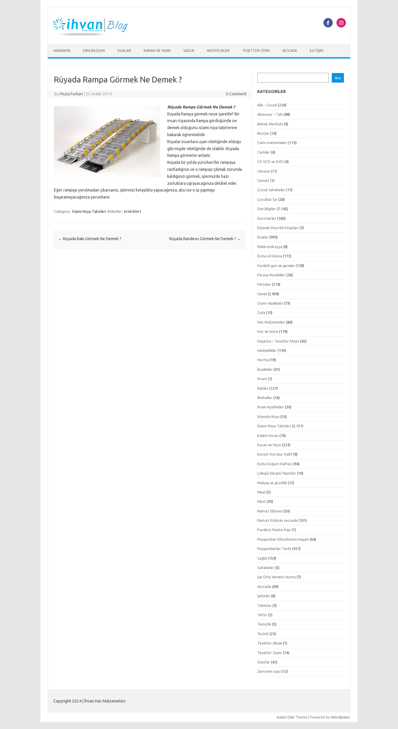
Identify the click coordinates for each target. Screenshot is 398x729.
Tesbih (263, 634)
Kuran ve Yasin (157, 50)
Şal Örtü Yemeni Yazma (276, 577)
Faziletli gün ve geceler (276, 266)
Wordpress (340, 717)
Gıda (261, 312)
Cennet (263, 180)
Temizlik (264, 624)
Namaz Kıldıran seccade (277, 520)
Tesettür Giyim (256, 50)
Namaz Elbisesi (270, 511)
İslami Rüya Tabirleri (89, 211)
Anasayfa (62, 50)
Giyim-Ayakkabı (270, 303)
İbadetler (265, 369)
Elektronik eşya (269, 247)
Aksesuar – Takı (270, 114)
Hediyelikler (218, 50)
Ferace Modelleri (271, 275)
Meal (261, 492)
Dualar (124, 50)
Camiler (263, 152)
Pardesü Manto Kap (274, 530)
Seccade (289, 50)
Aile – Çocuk (267, 105)
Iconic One (285, 717)
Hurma (263, 360)
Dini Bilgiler (94, 50)
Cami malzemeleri (272, 142)
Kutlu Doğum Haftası (274, 464)
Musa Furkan (71, 94)
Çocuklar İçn (267, 199)
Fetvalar (264, 284)
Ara (338, 78)
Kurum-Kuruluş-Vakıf (274, 454)
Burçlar (263, 133)
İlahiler (262, 388)
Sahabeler (265, 567)
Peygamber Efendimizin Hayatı (283, 539)
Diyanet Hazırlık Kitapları (278, 228)
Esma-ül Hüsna (269, 256)
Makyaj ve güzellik (272, 483)
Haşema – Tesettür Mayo (278, 341)
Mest (261, 501)
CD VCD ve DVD (270, 161)
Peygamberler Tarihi (274, 549)
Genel (262, 294)
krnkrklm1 (132, 211)
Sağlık (188, 50)
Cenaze (263, 171)
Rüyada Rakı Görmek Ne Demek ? (89, 238)
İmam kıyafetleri (270, 407)
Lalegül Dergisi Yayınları (276, 473)
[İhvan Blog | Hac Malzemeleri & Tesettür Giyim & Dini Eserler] (93, 34)
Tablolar (264, 605)
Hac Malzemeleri (271, 322)
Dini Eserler (266, 218)
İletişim (316, 50)
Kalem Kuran (268, 435)
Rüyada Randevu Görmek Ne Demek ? (205, 238)
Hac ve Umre (267, 331)
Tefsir (262, 615)
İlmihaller (264, 398)
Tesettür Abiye (269, 643)
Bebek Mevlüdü (270, 124)
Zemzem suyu (269, 671)
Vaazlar (263, 662)
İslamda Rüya (268, 416)
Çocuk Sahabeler (271, 190)
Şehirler (263, 596)
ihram (262, 379)
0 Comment (236, 94)
